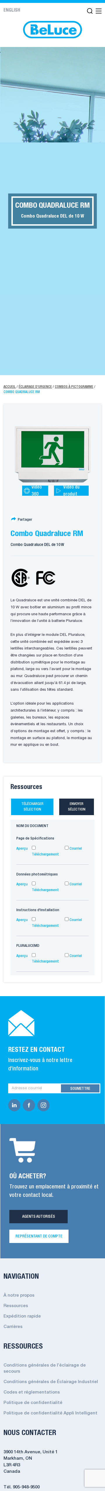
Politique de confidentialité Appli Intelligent (50, 1413)
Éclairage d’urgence (35, 386)
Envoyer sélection (76, 806)
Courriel (75, 848)
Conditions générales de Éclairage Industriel (51, 1382)
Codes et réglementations (32, 1392)
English (12, 10)
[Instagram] (44, 1105)
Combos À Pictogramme (74, 386)
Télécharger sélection (32, 806)
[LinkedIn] (15, 1105)
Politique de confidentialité (33, 1403)
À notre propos (19, 1295)
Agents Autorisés (38, 1216)
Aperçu (22, 848)
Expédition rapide (22, 1316)
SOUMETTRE (80, 1088)
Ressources (16, 1306)
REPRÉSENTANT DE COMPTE (38, 1236)
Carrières (13, 1327)
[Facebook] (30, 1105)
